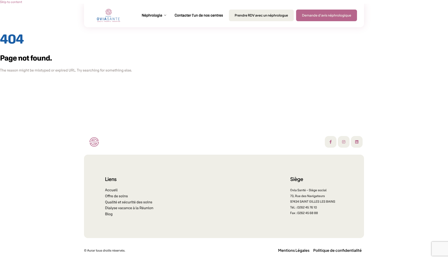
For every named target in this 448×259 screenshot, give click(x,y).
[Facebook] (330, 142)
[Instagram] (344, 142)
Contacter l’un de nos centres (199, 15)
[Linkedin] (357, 142)
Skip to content (11, 2)
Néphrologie (152, 15)
